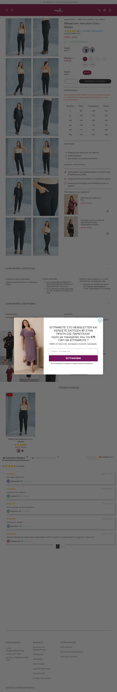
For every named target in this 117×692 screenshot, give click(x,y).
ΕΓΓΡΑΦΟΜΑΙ (73, 358)
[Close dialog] (100, 320)
